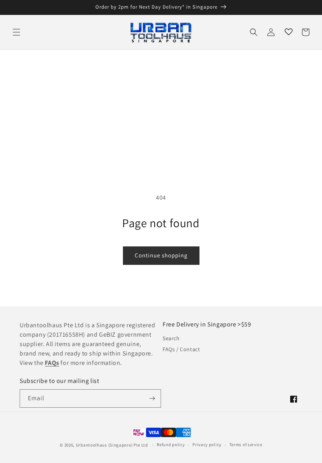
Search (171, 338)
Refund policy (171, 444)
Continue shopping (161, 255)
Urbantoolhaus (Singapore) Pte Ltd (112, 445)
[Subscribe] (152, 398)
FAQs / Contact (181, 349)
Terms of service (245, 444)
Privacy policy (206, 444)
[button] (16, 32)
